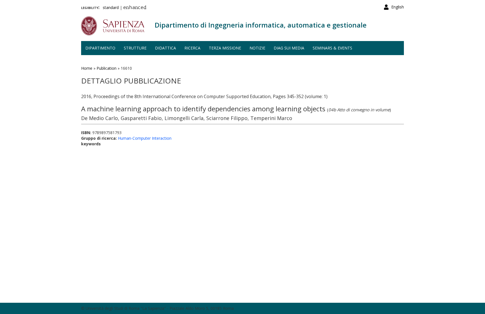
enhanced (135, 7)
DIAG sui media (289, 48)
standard (111, 7)
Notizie (257, 48)
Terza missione (225, 48)
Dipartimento (100, 48)
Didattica (165, 48)
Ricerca (192, 48)
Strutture (135, 48)
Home (86, 68)
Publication (106, 68)
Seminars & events (332, 48)
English (397, 7)
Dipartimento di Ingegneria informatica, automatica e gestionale (261, 25)
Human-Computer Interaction (144, 138)
